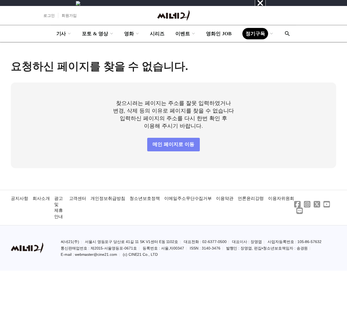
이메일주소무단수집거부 (188, 198)
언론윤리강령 (251, 198)
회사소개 (41, 198)
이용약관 (224, 198)
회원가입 (69, 15)
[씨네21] (173, 15)
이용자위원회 (281, 198)
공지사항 (19, 198)
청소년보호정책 (145, 198)
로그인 (49, 15)
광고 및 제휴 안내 (58, 207)
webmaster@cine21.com (96, 254)
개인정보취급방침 (108, 198)
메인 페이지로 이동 (173, 144)
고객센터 (77, 198)
